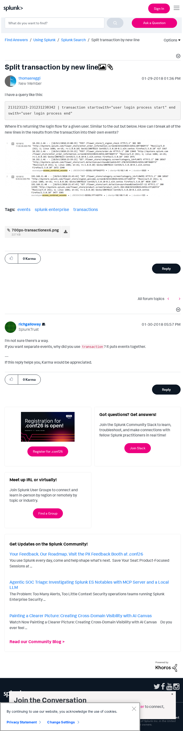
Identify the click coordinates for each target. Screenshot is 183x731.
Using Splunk (44, 39)
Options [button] (169, 40)
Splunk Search (73, 39)
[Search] (115, 23)
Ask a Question (154, 23)
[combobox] (64, 22)
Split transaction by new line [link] (115, 39)
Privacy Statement (22, 722)
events (23, 209)
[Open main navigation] (176, 8)
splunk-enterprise (52, 209)
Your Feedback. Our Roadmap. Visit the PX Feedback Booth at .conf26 (76, 553)
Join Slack (137, 448)
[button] (177, 57)
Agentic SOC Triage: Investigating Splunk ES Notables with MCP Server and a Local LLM (89, 584)
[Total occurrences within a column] (169, 298)
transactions (85, 209)
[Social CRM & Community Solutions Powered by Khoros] (166, 666)
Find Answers (16, 39)
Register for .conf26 (48, 451)
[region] (70, 716)
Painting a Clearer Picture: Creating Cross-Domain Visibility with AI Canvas (81, 615)
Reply (166, 268)
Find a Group (47, 513)
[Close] (134, 708)
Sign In (159, 8)
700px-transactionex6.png (35, 230)
